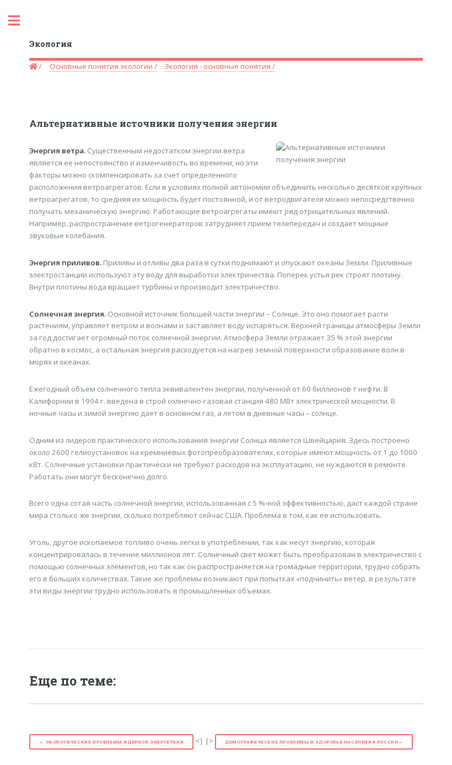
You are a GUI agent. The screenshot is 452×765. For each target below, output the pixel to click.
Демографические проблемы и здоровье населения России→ (314, 742)
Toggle (20, 20)
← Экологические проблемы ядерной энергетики (111, 742)
